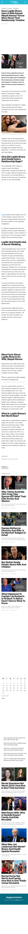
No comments (5, 23)
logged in (8, 459)
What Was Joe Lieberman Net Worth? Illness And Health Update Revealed (14, 749)
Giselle (3, 214)
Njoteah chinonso (4, 508)
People (16, 8)
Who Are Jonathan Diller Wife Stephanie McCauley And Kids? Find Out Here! (14, 759)
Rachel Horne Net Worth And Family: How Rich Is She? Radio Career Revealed (15, 754)
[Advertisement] (14, 40)
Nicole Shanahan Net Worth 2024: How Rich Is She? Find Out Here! (14, 738)
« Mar (3, 698)
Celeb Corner (6, 8)
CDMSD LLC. (18, 900)
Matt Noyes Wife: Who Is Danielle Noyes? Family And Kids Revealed (15, 744)
